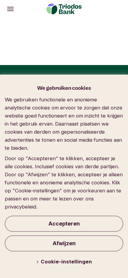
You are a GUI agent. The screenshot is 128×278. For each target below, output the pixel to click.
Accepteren (64, 223)
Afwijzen (64, 243)
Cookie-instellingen (66, 262)
